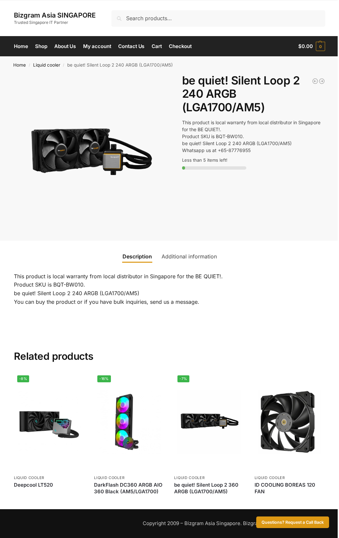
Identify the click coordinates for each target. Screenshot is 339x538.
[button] (311, 46)
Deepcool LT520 (33, 485)
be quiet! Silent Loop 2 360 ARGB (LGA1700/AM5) (206, 488)
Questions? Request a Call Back (293, 522)
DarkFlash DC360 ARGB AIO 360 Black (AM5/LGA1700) (128, 488)
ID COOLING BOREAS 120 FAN (285, 488)
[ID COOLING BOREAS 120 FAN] (290, 421)
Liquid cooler (46, 65)
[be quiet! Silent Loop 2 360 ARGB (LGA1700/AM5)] (321, 81)
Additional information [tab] (189, 256)
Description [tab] (137, 256)
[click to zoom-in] (92, 152)
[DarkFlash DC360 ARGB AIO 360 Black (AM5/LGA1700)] (315, 81)
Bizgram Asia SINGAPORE (55, 15)
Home (19, 65)
